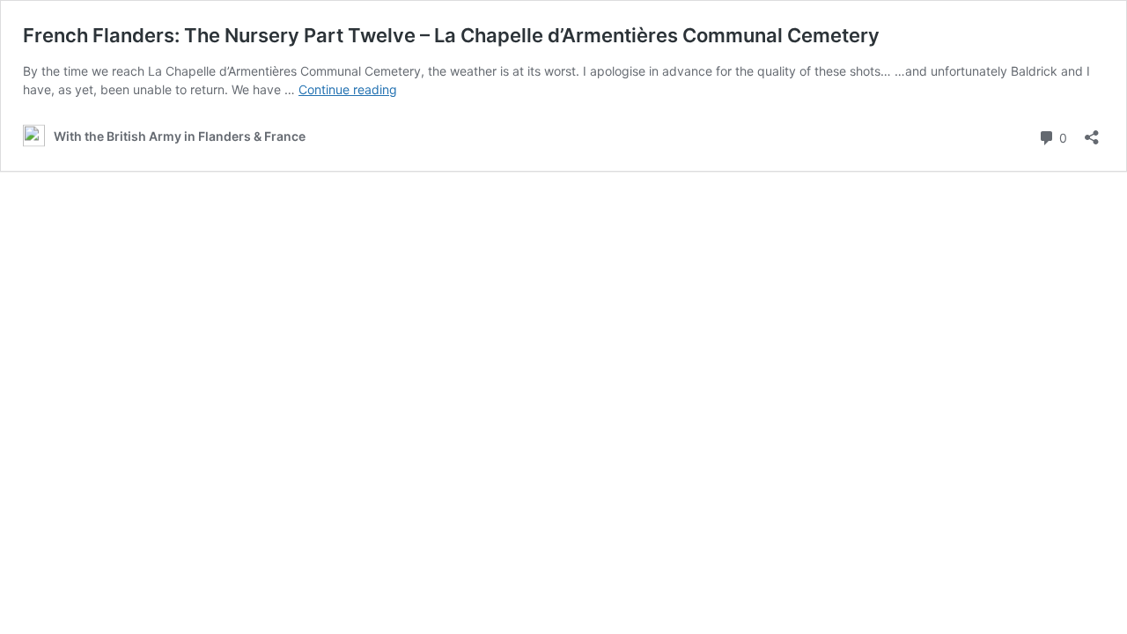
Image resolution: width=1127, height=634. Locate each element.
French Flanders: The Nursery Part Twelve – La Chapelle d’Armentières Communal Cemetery (451, 35)
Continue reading (347, 89)
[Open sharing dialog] (1091, 131)
